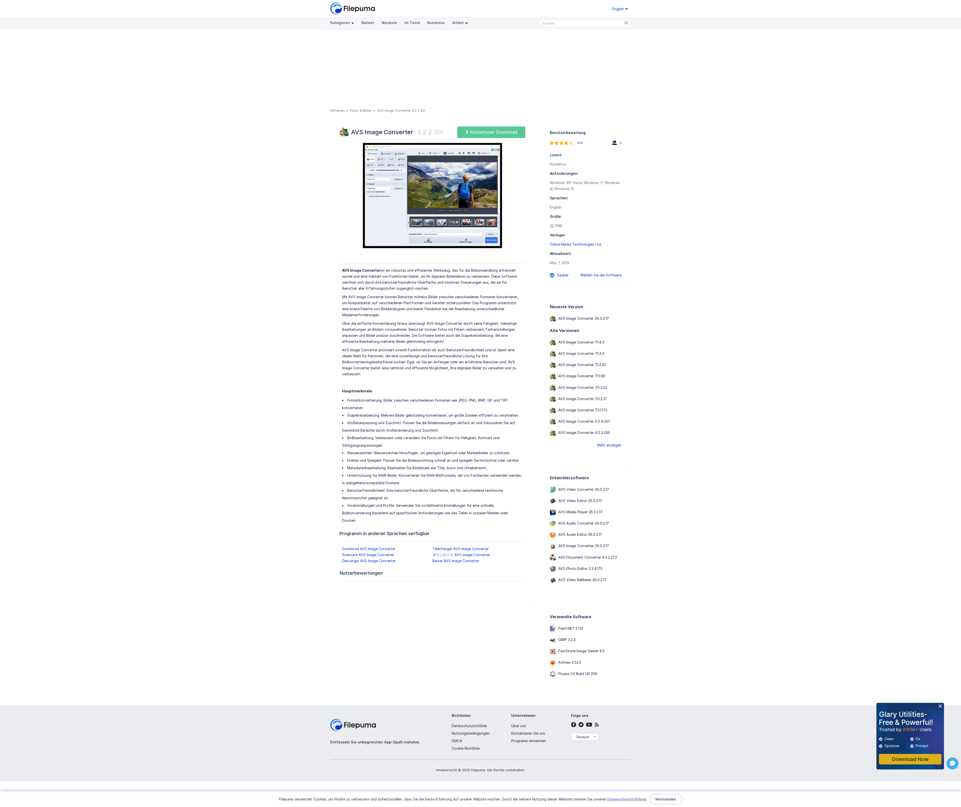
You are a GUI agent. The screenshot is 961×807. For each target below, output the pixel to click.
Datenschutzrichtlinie (469, 726)
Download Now (910, 759)
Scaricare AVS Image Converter (368, 555)
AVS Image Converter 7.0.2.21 (582, 399)
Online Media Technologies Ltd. (576, 244)
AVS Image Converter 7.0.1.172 (582, 410)
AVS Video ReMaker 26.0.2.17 (582, 580)
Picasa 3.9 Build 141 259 (577, 674)
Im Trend (412, 23)
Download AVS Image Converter (368, 549)
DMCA (457, 741)
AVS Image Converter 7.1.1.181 (581, 376)
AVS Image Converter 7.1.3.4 (581, 353)
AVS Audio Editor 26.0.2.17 (580, 534)
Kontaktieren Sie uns (528, 733)
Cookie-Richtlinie (465, 748)
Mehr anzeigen (609, 445)
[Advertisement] (480, 70)
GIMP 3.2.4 (567, 639)
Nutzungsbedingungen (471, 733)
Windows (337, 110)
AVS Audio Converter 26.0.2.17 (583, 523)
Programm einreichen (528, 741)
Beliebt (368, 23)
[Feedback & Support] (952, 763)
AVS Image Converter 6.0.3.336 (584, 432)
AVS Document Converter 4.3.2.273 (587, 557)
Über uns (518, 726)
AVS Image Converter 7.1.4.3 (581, 342)
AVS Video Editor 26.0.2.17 (580, 501)
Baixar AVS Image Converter (455, 561)
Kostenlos (436, 23)
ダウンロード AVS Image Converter (461, 555)
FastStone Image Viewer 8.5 (581, 651)
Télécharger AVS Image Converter (460, 549)
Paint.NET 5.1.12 (570, 628)
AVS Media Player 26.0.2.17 (580, 512)
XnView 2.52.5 (569, 662)
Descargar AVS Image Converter (369, 561)
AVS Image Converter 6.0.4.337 (584, 421)
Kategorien (340, 23)
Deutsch (582, 737)
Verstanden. (666, 799)
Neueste (389, 23)
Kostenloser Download (493, 132)
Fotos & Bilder (361, 110)
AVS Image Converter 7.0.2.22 (582, 387)
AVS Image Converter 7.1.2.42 (582, 365)
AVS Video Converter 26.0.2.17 (583, 489)
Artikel (458, 23)
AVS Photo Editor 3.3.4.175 (580, 568)
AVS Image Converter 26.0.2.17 (583, 318)
